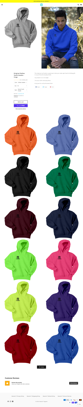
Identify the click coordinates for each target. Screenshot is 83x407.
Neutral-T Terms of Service (64, 396)
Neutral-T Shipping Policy (33, 396)
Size (15, 85)
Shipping (16, 95)
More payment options (21, 108)
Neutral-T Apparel (43, 401)
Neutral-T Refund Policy (49, 396)
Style (16, 90)
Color (16, 82)
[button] (20, 80)
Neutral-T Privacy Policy (18, 396)
